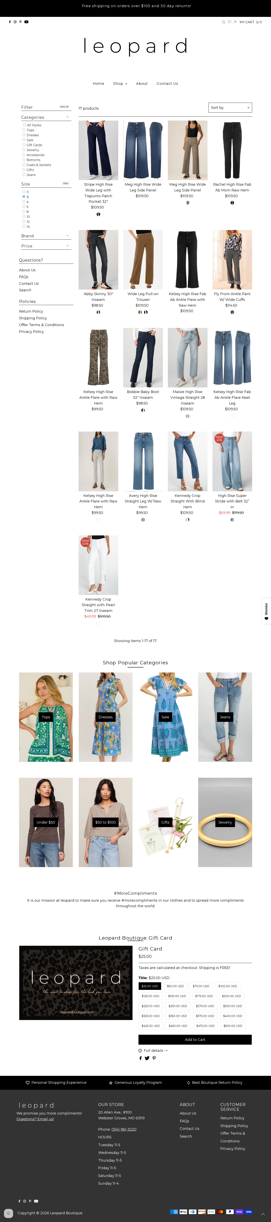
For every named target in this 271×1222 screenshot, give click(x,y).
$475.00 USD (205, 1026)
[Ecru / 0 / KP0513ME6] (98, 520)
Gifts (30, 170)
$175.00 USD (204, 996)
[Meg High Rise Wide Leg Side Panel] (143, 150)
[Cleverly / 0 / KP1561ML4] (232, 203)
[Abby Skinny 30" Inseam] (98, 260)
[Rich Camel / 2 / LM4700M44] (140, 312)
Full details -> (156, 1050)
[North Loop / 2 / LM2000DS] (98, 312)
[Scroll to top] (263, 1214)
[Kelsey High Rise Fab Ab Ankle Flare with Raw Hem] (188, 260)
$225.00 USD (151, 1006)
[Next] (35, 952)
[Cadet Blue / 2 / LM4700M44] (146, 312)
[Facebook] (10, 22)
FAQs (23, 277)
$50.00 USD (175, 986)
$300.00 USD (232, 1006)
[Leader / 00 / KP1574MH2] (232, 416)
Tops (30, 130)
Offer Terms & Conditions (41, 325)
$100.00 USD (227, 986)
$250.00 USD (178, 1006)
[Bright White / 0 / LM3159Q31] (98, 623)
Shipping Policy (33, 318)
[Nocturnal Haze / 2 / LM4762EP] (143, 410)
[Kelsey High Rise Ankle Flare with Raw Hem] (98, 357)
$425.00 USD (151, 1026)
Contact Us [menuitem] (167, 83)
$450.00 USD (178, 1026)
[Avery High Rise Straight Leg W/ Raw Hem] (143, 461)
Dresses (32, 135)
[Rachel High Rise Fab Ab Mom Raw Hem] (232, 150)
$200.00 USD (231, 996)
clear (65, 183)
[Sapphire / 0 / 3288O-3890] (232, 312)
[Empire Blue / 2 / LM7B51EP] (98, 214)
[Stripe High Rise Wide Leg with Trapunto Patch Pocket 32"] (98, 150)
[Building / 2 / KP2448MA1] (143, 520)
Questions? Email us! (35, 1119)
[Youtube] (26, 22)
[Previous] (25, 952)
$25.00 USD (150, 986)
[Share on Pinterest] (154, 1059)
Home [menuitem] (99, 83)
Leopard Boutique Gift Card (135, 938)
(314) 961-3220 (123, 1129)
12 (28, 222)
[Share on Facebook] (141, 1059)
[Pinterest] (20, 22)
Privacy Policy (31, 331)
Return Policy (31, 311)
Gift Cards (34, 145)
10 (28, 217)
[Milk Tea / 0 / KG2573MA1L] (188, 203)
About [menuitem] (142, 83)
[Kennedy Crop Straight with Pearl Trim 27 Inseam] (98, 565)
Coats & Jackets (38, 165)
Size (25, 184)
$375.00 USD (205, 1016)
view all (64, 106)
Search (25, 290)
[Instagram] (15, 22)
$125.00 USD (150, 996)
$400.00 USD (232, 1016)
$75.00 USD (201, 986)
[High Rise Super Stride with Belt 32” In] (232, 461)
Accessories (35, 155)
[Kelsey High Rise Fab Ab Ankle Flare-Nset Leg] (232, 357)
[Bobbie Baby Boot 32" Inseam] (143, 357)
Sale (29, 140)
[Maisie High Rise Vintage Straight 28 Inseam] (188, 357)
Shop (118, 83)
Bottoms (33, 160)
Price (27, 246)
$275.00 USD (205, 1006)
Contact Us (29, 283)
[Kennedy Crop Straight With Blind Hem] (188, 461)
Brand (27, 236)
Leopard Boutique (66, 1213)
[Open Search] (223, 22)
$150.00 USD (177, 996)
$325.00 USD (151, 1016)
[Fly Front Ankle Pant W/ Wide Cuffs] (232, 260)
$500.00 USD (233, 1026)
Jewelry (32, 150)
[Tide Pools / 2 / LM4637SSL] (232, 520)
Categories (32, 117)
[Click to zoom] (126, 952)
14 (28, 227)
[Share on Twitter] (148, 1059)
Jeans (31, 175)
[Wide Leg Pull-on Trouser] (143, 260)
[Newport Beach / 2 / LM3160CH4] (188, 520)
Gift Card (150, 949)
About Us (27, 270)
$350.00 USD (178, 1016)
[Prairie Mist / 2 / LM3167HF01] (188, 416)
